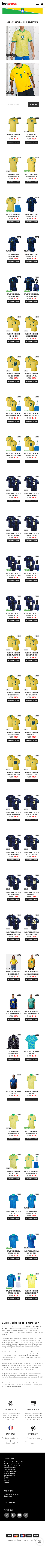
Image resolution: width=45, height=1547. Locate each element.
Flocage (6, 1477)
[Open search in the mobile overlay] (22, 104)
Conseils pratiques (10, 1471)
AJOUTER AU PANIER (13, 142)
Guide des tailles (9, 1475)
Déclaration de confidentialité (13, 1462)
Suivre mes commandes (11, 1494)
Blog (5, 1484)
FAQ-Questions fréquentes (12, 1466)
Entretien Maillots (9, 1473)
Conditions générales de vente (13, 1464)
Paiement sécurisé (9, 1467)
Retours (6, 1481)
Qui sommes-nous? (10, 1469)
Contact (6, 1482)
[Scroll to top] (25, 1536)
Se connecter (8, 1496)
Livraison (7, 1479)
